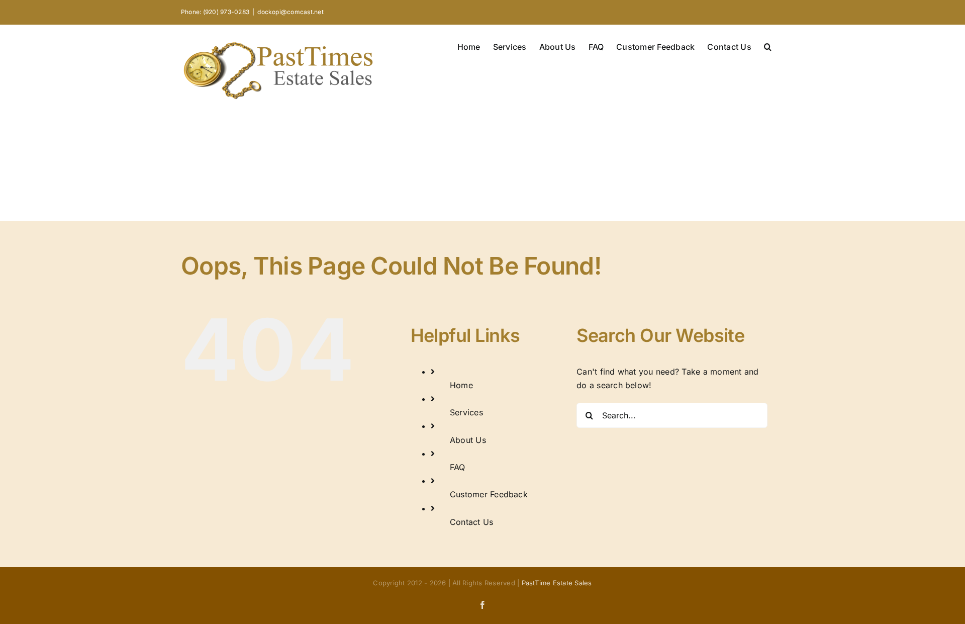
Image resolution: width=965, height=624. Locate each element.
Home (461, 385)
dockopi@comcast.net (290, 12)
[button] (767, 46)
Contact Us (471, 522)
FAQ (457, 467)
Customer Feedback (489, 494)
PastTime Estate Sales (557, 583)
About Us (468, 440)
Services (466, 412)
